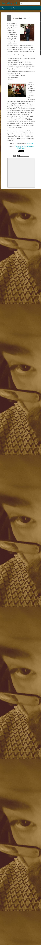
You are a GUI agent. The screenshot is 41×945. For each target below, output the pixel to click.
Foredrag (17, 146)
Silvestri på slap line (21, 18)
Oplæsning (30, 146)
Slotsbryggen (21, 148)
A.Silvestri (30, 143)
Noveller (23, 146)
